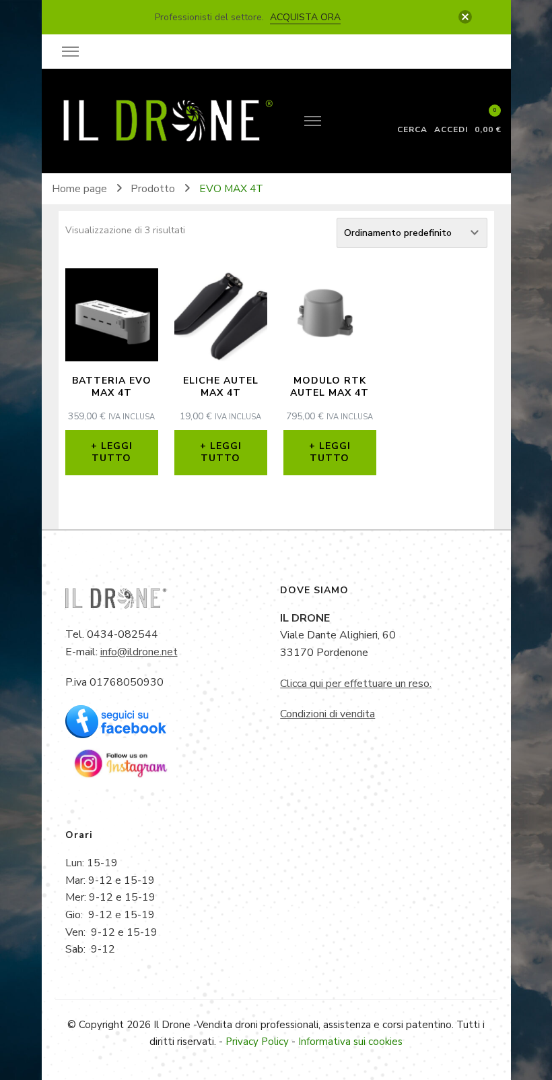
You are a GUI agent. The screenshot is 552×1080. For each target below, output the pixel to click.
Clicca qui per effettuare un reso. (356, 683)
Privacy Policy (257, 1041)
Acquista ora (305, 17)
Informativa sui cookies (350, 1041)
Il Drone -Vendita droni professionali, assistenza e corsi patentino (302, 1024)
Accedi (451, 128)
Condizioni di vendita (327, 714)
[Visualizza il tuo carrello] (488, 116)
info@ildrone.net (139, 651)
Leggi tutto (112, 452)
